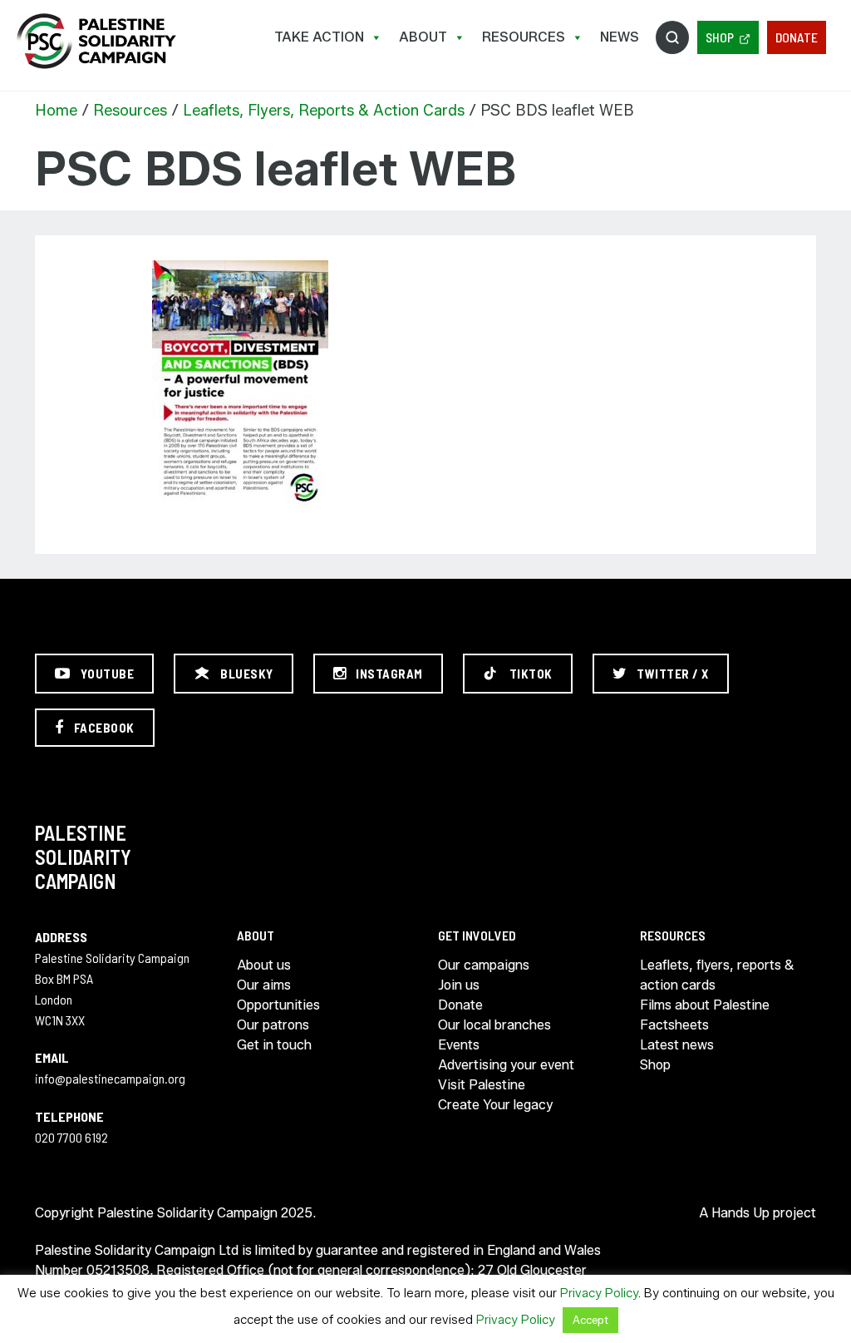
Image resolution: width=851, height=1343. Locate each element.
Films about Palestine (705, 1005)
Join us (459, 985)
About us (264, 965)
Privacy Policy (599, 1293)
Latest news (677, 1045)
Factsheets (674, 1025)
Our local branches (494, 1025)
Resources (523, 37)
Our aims (264, 985)
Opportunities (278, 1005)
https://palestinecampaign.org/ (95, 41)
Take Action (319, 37)
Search (672, 37)
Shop (720, 37)
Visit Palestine (481, 1085)
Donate (796, 37)
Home (56, 110)
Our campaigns (483, 965)
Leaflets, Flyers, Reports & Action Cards (324, 110)
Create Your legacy (495, 1105)
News (619, 37)
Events (459, 1045)
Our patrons (273, 1025)
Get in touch (274, 1045)
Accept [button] (590, 1319)
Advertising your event (506, 1065)
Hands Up (740, 1213)
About (423, 37)
